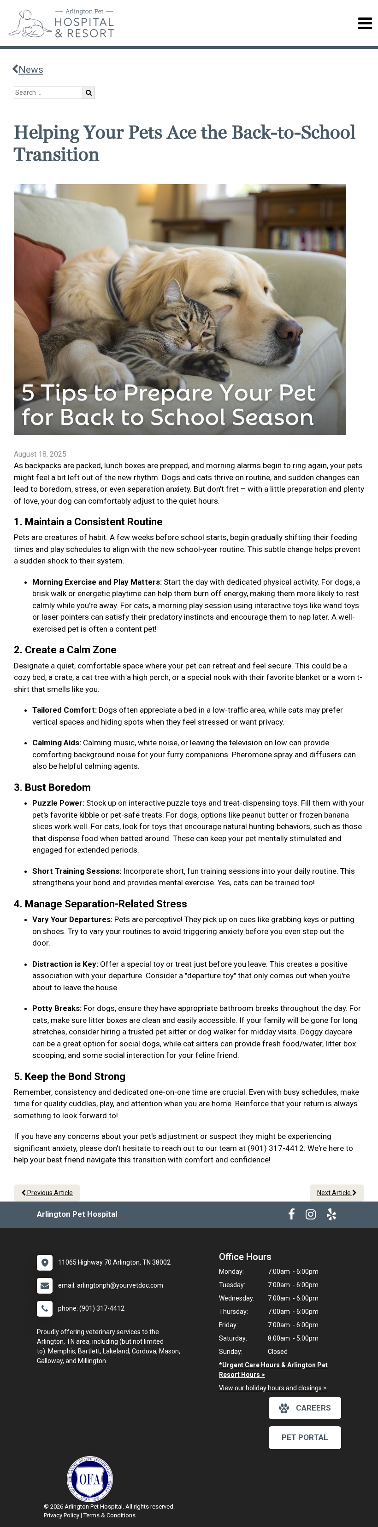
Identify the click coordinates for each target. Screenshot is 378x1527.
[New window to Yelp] (331, 1216)
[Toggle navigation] (365, 23)
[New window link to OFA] (92, 1479)
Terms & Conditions (109, 1515)
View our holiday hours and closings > (273, 1388)
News (30, 69)
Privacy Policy (61, 1515)
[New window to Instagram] (310, 1216)
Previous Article (49, 1192)
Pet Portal (305, 1437)
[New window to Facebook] (292, 1216)
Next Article (334, 1192)
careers (313, 1407)
